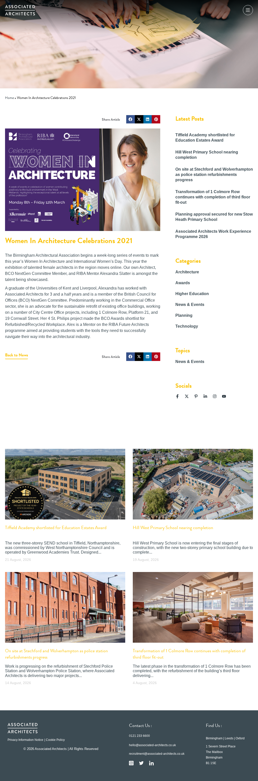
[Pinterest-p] (196, 396)
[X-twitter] (187, 396)
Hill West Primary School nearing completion (173, 527)
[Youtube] (224, 396)
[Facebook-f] (177, 396)
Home (9, 97)
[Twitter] (141, 763)
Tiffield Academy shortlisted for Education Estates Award (56, 527)
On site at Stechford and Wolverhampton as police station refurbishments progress (214, 174)
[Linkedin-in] (205, 396)
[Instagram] (215, 396)
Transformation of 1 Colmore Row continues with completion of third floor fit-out (212, 197)
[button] (130, 119)
